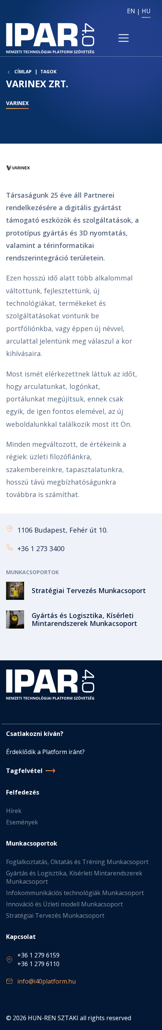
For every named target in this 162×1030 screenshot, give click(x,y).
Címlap (23, 72)
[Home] (50, 38)
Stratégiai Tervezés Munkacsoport (55, 915)
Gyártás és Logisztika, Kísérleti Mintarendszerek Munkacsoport (74, 877)
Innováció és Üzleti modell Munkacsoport (64, 904)
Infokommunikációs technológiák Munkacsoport (75, 893)
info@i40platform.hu (46, 981)
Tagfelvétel (24, 771)
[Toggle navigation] (123, 38)
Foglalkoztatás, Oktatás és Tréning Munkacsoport (77, 862)
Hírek (13, 811)
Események (22, 822)
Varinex (17, 103)
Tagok (48, 71)
